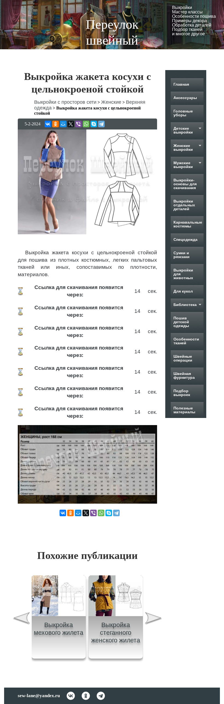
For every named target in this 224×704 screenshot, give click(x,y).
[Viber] (78, 124)
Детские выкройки (183, 130)
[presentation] (21, 619)
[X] (70, 124)
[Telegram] (101, 124)
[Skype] (93, 124)
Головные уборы (183, 113)
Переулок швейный (112, 32)
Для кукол (183, 291)
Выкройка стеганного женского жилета (115, 632)
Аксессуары (185, 98)
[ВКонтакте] (48, 124)
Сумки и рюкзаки (181, 255)
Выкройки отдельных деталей (184, 205)
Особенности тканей (186, 341)
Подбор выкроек (181, 393)
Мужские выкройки (183, 165)
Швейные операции (182, 358)
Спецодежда (185, 239)
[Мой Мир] (63, 124)
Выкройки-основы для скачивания (185, 184)
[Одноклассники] (55, 124)
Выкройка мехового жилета (58, 628)
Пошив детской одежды (181, 322)
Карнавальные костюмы (187, 224)
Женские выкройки (183, 147)
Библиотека (185, 304)
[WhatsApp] (86, 124)
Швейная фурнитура (184, 375)
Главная (181, 84)
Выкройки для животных (183, 274)
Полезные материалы (184, 410)
